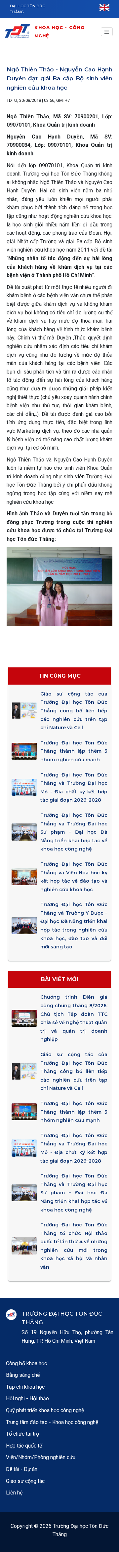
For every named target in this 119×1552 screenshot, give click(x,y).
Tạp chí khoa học (25, 1387)
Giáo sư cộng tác (25, 1481)
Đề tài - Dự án (21, 1469)
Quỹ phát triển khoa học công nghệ (45, 1410)
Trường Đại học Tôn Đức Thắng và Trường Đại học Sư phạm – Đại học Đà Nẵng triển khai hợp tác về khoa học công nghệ (73, 832)
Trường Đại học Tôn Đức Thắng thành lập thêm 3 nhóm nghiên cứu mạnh (73, 751)
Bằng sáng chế (23, 1375)
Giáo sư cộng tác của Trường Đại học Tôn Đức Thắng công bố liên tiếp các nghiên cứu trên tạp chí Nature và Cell (73, 711)
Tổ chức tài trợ (22, 1434)
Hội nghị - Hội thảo (27, 1398)
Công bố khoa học (26, 1363)
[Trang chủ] (19, 32)
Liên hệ (14, 1493)
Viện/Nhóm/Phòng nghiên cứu (40, 1457)
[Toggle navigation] (107, 31)
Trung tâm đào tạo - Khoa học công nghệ (52, 1422)
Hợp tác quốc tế (24, 1446)
